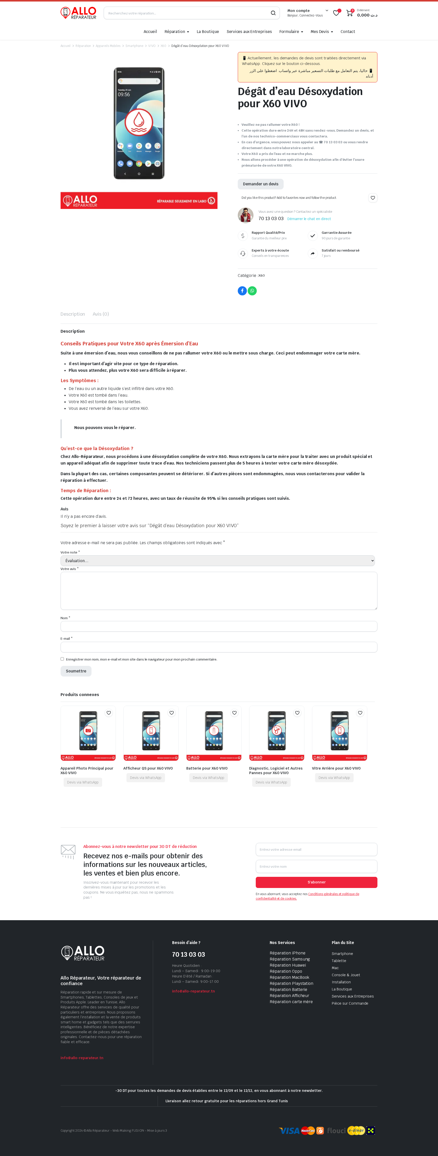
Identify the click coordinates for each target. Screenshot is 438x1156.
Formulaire (289, 31)
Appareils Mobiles (108, 46)
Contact (348, 31)
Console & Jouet (346, 975)
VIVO (152, 46)
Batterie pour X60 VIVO (207, 768)
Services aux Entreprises (249, 31)
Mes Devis (320, 31)
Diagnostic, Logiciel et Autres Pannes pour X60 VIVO (276, 770)
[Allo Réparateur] (78, 13)
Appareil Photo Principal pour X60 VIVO (87, 770)
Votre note (70, 552)
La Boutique (208, 31)
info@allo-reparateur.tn (82, 1058)
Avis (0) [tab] (101, 314)
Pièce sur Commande (350, 1003)
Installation (341, 982)
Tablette (339, 960)
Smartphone (134, 46)
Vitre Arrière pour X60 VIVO (336, 768)
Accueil (150, 31)
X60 (164, 46)
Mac (335, 968)
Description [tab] (73, 314)
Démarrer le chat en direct (309, 219)
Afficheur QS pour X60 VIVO (148, 768)
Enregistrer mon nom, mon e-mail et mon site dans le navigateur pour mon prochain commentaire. (141, 659)
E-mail (67, 638)
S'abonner (317, 882)
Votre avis (70, 569)
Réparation (175, 31)
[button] (372, 197)
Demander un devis (260, 184)
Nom (65, 618)
